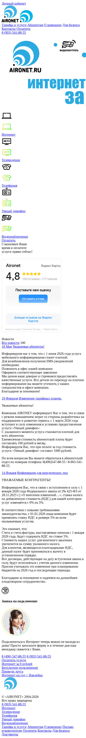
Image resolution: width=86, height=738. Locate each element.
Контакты (9, 29)
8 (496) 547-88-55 (14, 656)
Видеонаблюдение (15, 236)
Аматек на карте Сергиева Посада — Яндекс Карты (31, 329)
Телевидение (11, 160)
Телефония (9, 185)
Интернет (8, 134)
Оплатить (23, 29)
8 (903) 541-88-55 (14, 32)
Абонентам (35, 25)
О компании (53, 25)
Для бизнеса (71, 25)
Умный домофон (13, 211)
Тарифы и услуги (14, 25)
